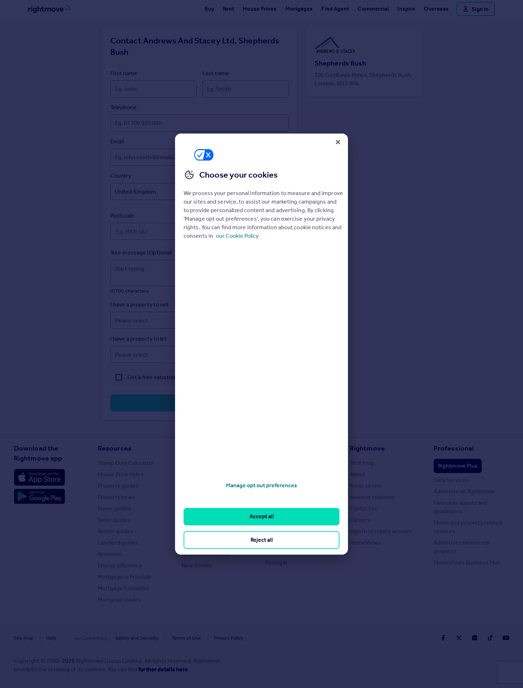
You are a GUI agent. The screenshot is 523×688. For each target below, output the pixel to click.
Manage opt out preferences (261, 485)
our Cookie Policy (237, 235)
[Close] (338, 142)
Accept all (261, 516)
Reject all (261, 539)
